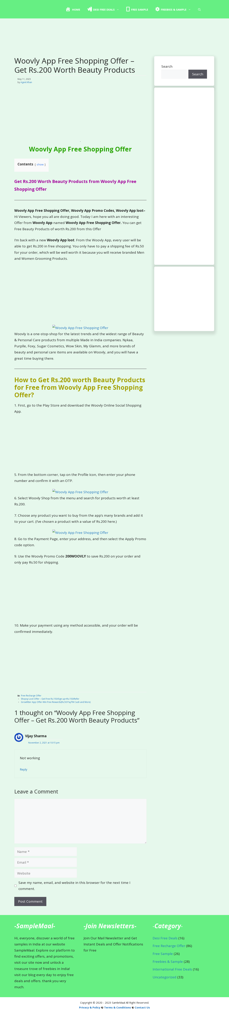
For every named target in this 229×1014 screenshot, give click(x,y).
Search (166, 66)
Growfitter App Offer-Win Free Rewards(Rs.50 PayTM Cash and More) (56, 702)
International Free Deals (172, 969)
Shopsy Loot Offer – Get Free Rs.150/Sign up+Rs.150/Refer (50, 698)
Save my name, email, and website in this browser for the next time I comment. (74, 885)
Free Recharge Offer (31, 695)
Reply (23, 769)
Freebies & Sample (168, 961)
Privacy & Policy (89, 1007)
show (40, 164)
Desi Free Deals (165, 938)
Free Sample (163, 953)
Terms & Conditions (117, 1007)
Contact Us (142, 1007)
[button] (199, 9)
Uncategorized (164, 977)
